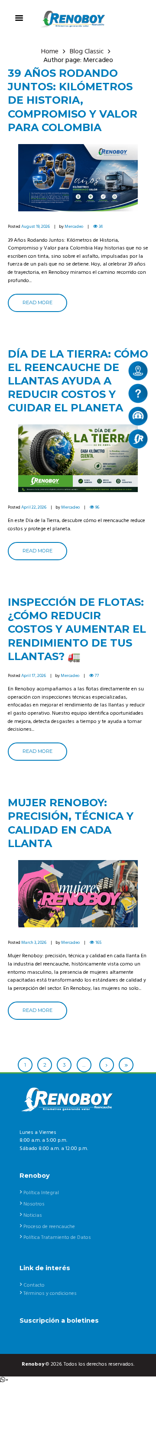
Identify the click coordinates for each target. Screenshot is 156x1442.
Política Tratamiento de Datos (57, 1237)
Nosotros (34, 1204)
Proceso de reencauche (49, 1226)
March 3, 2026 (33, 942)
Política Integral (41, 1193)
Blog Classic (87, 52)
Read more (37, 302)
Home (49, 52)
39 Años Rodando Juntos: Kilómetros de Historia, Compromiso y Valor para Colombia (72, 100)
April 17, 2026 (33, 675)
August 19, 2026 (35, 226)
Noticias (32, 1215)
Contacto (34, 1285)
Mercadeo (74, 226)
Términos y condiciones (50, 1293)
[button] (4, 1380)
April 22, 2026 (33, 507)
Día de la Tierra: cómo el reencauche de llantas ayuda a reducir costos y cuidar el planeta (78, 381)
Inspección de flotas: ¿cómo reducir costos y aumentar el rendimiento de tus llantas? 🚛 (77, 629)
